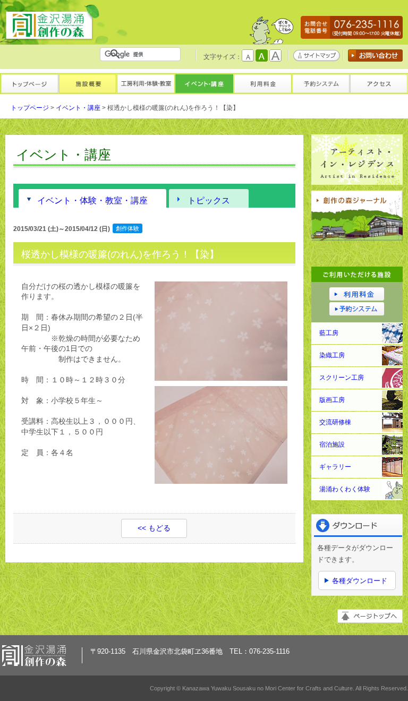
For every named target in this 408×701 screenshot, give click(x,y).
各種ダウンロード (359, 581)
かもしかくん (271, 32)
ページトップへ (370, 616)
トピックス (209, 200)
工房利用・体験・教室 (145, 83)
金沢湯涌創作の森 (52, 23)
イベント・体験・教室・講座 (92, 200)
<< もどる (154, 528)
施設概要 (87, 83)
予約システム (321, 83)
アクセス (379, 83)
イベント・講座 (204, 83)
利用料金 (262, 83)
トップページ (29, 83)
